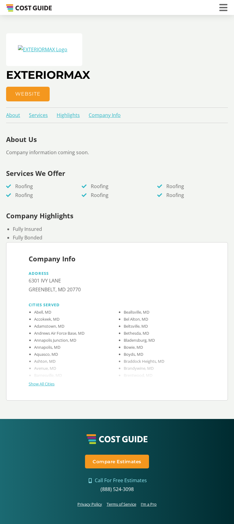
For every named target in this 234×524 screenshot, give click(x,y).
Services (38, 115)
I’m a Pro (149, 504)
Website (28, 94)
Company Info (105, 115)
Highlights (68, 115)
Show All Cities (42, 384)
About (13, 115)
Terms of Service (121, 504)
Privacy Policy (89, 504)
